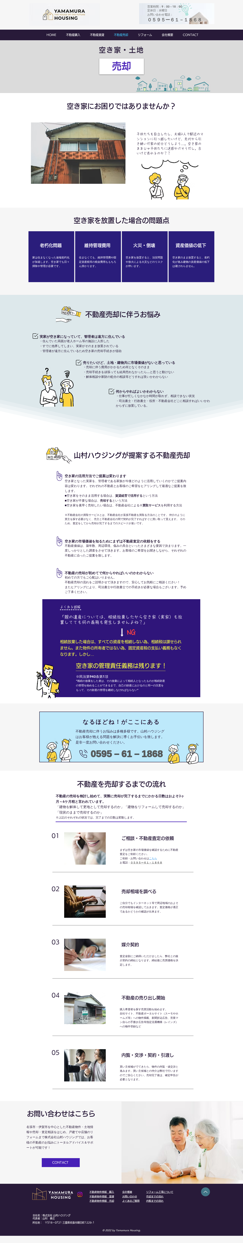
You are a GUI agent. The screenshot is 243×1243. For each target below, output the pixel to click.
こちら (153, 858)
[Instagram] (80, 1194)
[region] (51, 256)
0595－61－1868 (127, 753)
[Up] (205, 1191)
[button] (78, 153)
